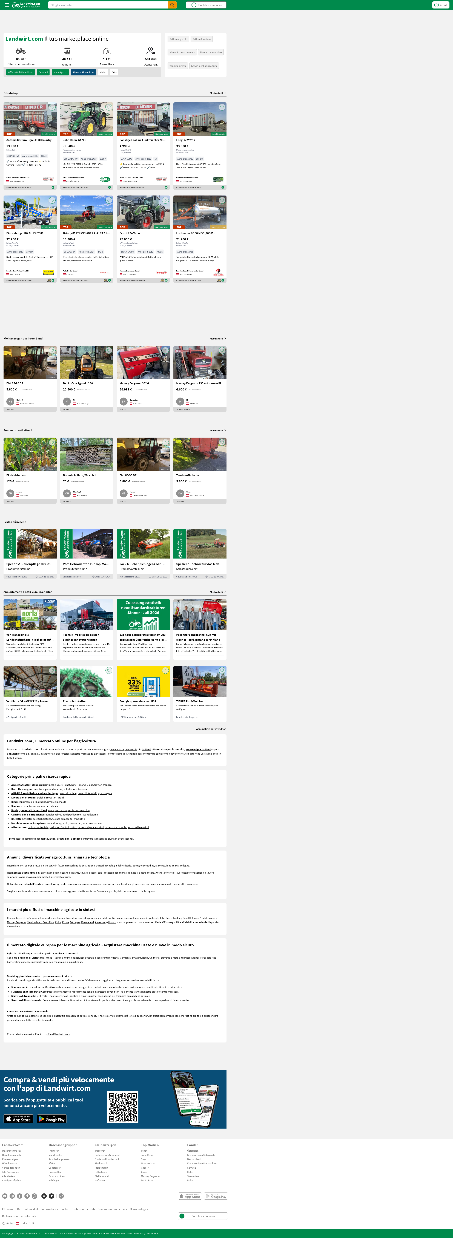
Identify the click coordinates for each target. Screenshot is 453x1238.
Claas (90, 784)
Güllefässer (54, 1167)
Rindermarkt (101, 1163)
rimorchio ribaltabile (34, 801)
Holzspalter (54, 1172)
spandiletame (90, 814)
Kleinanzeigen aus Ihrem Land (23, 338)
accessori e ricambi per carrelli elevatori (127, 827)
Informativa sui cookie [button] (55, 1209)
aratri (61, 797)
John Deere (56, 784)
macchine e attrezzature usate (67, 918)
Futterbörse (101, 1172)
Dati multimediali (28, 1209)
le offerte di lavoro (173, 872)
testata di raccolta (62, 818)
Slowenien (193, 1176)
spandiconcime (52, 814)
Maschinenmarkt (11, 1150)
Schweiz (191, 1167)
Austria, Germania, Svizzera (126, 957)
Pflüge (51, 1163)
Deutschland (194, 1159)
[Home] (26, 5)
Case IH (186, 918)
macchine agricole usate (123, 749)
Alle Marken (8, 1176)
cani (100, 872)
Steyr (148, 918)
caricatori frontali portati (63, 827)
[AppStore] (18, 1118)
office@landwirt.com (58, 1034)
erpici (40, 797)
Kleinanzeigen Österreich (201, 1155)
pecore (92, 872)
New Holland (78, 784)
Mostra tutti (216, 93)
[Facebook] (19, 1196)
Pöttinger (75, 922)
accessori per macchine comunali (153, 884)
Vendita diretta (178, 65)
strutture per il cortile (118, 884)
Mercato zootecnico (211, 52)
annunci (43, 72)
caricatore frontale (38, 827)
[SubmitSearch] (172, 5)
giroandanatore (53, 789)
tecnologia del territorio (118, 865)
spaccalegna (105, 793)
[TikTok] (27, 1196)
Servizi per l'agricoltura (204, 65)
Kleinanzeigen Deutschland (202, 1163)
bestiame (74, 872)
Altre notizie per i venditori (211, 728)
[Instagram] (12, 1196)
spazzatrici (75, 823)
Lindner (177, 918)
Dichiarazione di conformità (19, 1216)
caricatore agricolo (57, 823)
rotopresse (81, 789)
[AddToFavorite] (52, 107)
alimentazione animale (168, 865)
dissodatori (50, 797)
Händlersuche (9, 1163)
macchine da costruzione (81, 865)
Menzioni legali (139, 1209)
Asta (114, 72)
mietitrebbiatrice (42, 818)
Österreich (193, 1150)
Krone (65, 922)
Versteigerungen (11, 1167)
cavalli (84, 872)
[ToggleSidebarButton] (7, 5)
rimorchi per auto (56, 801)
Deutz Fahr (48, 922)
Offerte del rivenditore (20, 72)
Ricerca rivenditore (83, 72)
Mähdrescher (55, 1155)
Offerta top (11, 93)
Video (103, 72)
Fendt (67, 784)
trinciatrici (79, 818)
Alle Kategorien (10, 1172)
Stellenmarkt (102, 1176)
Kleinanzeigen (10, 1159)
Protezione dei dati (83, 1209)
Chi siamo (8, 1209)
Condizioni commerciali (112, 1209)
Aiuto (9, 1223)
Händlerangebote (11, 1155)
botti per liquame (71, 814)
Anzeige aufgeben (11, 1180)
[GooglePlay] (52, 1118)
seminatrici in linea (47, 806)
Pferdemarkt (101, 1167)
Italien (190, 1172)
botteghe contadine (143, 865)
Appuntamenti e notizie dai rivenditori (28, 592)
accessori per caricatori (91, 827)
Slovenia (165, 957)
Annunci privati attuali (18, 430)
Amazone (100, 922)
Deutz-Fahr (147, 1180)
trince (32, 806)
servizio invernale (92, 823)
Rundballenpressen (59, 1159)
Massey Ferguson (16, 922)
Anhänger (53, 1180)
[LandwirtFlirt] (61, 1196)
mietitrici (39, 789)
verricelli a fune (68, 793)
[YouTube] (4, 1196)
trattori (100, 865)
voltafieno (69, 789)
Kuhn (58, 922)
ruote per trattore (57, 810)
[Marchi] (51, 1196)
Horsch (112, 922)
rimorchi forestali (87, 793)
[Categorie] (44, 1196)
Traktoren (53, 1150)
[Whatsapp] (34, 1196)
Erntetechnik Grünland (107, 1155)
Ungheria (154, 957)
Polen (190, 1180)
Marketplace (60, 72)
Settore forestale (202, 39)
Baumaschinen (56, 1176)
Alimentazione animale (182, 52)
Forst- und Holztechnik (107, 1159)
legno (186, 865)
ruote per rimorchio (79, 810)
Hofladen (100, 1180)
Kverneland (87, 922)
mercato (85, 753)
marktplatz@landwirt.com (146, 1233)
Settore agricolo (178, 39)
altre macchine (189, 884)
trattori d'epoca (103, 784)
